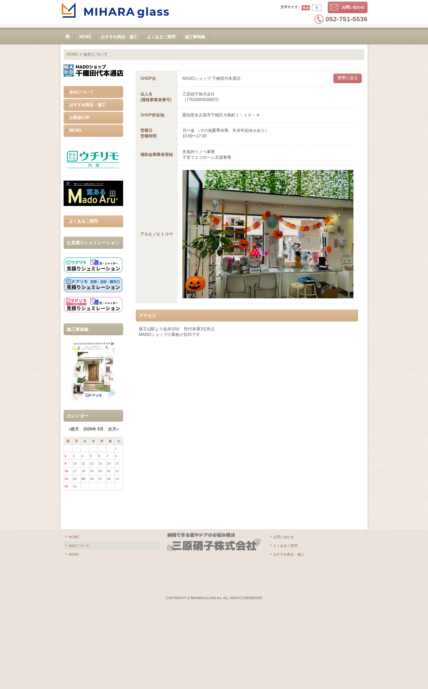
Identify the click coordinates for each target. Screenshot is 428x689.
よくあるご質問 (83, 221)
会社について (81, 92)
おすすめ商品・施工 (87, 104)
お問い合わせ (353, 7)
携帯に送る (347, 77)
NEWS (75, 130)
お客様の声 (79, 117)
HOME (74, 537)
